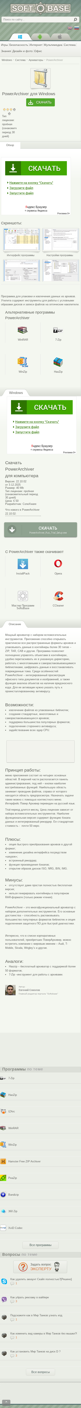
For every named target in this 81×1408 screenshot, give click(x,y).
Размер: (10, 487)
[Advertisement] (40, 751)
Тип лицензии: (14, 491)
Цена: (8, 500)
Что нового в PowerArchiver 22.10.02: (22, 511)
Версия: (10, 481)
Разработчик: (13, 503)
